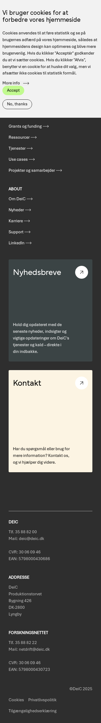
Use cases (18, 159)
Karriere (16, 221)
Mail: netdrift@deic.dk (29, 649)
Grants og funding (25, 126)
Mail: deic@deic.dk (26, 538)
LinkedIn (17, 243)
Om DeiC (17, 199)
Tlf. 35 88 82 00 (23, 532)
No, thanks (17, 104)
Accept (13, 90)
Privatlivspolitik (42, 700)
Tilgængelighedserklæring (33, 711)
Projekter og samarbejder (32, 170)
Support (16, 232)
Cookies (16, 700)
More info (11, 83)
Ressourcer (19, 137)
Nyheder (16, 210)
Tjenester (17, 148)
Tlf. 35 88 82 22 (23, 642)
